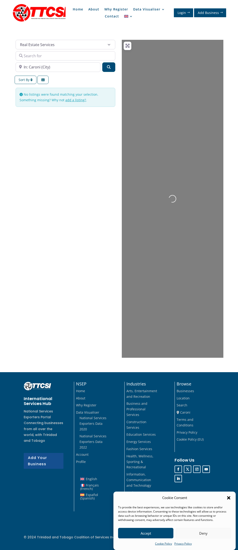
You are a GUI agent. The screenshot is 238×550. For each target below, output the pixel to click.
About (93, 9)
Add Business (208, 12)
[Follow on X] (187, 469)
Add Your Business (37, 461)
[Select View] (43, 80)
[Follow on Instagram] (197, 469)
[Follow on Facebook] (178, 469)
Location (183, 398)
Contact (112, 16)
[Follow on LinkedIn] (178, 478)
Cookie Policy (163, 544)
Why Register (116, 9)
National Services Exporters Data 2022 (92, 441)
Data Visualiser (146, 9)
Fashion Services (139, 449)
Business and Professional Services (136, 409)
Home (78, 9)
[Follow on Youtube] (206, 469)
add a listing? (75, 100)
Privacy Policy (183, 544)
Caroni (184, 412)
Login (182, 12)
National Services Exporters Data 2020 (92, 423)
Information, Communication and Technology (138, 480)
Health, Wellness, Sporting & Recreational (139, 461)
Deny (203, 533)
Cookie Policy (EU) (190, 439)
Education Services (141, 434)
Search (182, 405)
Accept (146, 533)
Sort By (24, 80)
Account (82, 454)
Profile (81, 461)
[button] (228, 498)
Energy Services (138, 441)
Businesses (185, 391)
